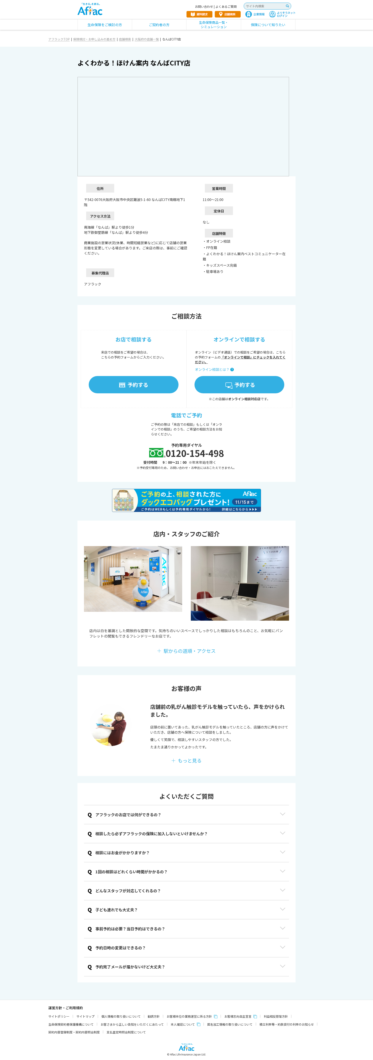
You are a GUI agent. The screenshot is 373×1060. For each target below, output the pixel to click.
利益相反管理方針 (276, 1016)
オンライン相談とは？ (212, 369)
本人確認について (183, 1024)
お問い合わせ (204, 6)
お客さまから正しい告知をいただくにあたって (132, 1024)
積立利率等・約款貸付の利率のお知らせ (286, 1024)
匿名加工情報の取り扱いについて (230, 1024)
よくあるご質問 (226, 6)
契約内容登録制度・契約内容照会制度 (74, 1032)
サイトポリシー (59, 1016)
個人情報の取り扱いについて (121, 1016)
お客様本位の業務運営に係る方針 (189, 1016)
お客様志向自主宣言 (237, 1016)
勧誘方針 (154, 1016)
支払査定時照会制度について (126, 1032)
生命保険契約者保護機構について (71, 1024)
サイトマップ (85, 1016)
